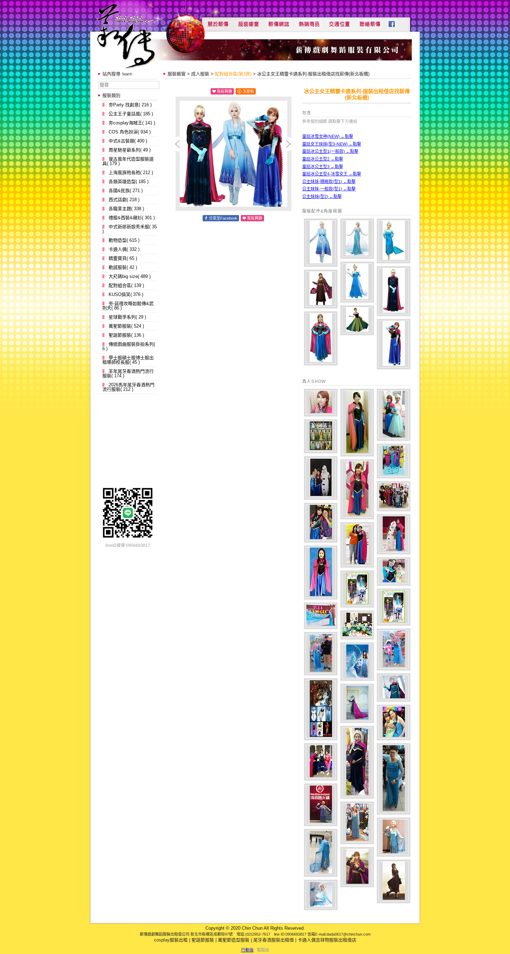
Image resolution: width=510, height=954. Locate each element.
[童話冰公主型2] (357, 282)
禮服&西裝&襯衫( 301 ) (132, 217)
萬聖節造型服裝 (233, 940)
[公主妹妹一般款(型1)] (321, 338)
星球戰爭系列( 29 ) (127, 317)
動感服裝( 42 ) (123, 267)
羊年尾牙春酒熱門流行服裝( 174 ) (128, 373)
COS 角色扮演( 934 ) (130, 132)
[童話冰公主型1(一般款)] (394, 241)
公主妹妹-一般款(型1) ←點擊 (329, 189)
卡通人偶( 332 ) (124, 249)
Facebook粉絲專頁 (395, 21)
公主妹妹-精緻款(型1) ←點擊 (329, 181)
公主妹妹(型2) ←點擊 (322, 196)
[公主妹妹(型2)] (357, 320)
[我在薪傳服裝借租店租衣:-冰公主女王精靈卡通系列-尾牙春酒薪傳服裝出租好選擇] (321, 402)
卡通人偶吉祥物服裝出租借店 (327, 940)
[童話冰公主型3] (394, 291)
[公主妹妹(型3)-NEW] (321, 289)
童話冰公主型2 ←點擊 (322, 159)
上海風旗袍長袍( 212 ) (131, 172)
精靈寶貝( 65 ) (123, 258)
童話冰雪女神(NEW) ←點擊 (327, 136)
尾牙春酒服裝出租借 (273, 940)
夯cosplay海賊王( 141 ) (132, 123)
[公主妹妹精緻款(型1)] (394, 344)
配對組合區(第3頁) (233, 73)
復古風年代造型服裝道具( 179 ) (128, 161)
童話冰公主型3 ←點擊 (322, 166)
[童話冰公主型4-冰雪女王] (357, 238)
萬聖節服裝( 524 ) (126, 326)
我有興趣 (224, 91)
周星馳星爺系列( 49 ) (130, 150)
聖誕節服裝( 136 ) (126, 335)
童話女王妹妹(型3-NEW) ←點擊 (331, 144)
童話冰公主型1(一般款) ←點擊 (330, 151)
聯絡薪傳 (370, 21)
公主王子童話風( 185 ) (131, 114)
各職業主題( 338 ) (126, 208)
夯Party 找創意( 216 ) (130, 104)
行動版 (247, 950)
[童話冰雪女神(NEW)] (321, 242)
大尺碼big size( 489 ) (130, 276)
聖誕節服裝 (203, 940)
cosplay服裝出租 (171, 940)
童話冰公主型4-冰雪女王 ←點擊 (331, 174)
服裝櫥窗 (248, 21)
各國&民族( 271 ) (126, 190)
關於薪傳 (217, 21)
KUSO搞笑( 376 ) (126, 294)
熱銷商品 (309, 21)
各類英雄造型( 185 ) (128, 181)
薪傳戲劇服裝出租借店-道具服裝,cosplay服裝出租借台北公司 (139, 35)
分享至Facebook (223, 218)
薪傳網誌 (278, 21)
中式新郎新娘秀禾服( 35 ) (129, 228)
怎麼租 (248, 91)
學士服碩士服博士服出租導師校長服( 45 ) (128, 359)
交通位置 (339, 21)
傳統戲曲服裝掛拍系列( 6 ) (128, 346)
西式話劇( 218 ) (124, 199)
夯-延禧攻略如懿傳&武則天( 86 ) (128, 305)
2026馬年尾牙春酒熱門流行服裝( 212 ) (128, 387)
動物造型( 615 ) (124, 240)
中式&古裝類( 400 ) (128, 141)
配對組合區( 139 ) (126, 285)
